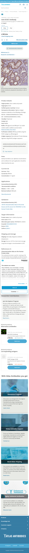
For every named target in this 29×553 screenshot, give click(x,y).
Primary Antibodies (13, 11)
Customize (13, 291)
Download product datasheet (15, 48)
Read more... (6, 318)
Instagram (8, 545)
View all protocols (6, 194)
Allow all (14, 287)
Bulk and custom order (22, 39)
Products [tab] (3, 517)
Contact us (6, 441)
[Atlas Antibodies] (5, 4)
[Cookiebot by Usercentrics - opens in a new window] (21, 261)
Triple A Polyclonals (22, 11)
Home (2, 11)
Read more (6, 475)
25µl (11, 28)
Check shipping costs (7, 36)
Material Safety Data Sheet (8, 129)
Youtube (21, 545)
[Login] (20, 4)
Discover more (7, 510)
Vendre (22, 550)
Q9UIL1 (8, 228)
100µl (4, 28)
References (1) (5, 52)
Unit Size (3, 25)
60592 (7, 226)
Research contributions (7, 54)
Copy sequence (8, 151)
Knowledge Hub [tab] (5, 521)
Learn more (6, 408)
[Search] (25, 7)
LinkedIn (15, 545)
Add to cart (14, 43)
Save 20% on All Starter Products (20, 1)
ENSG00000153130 (12, 224)
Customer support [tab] (6, 525)
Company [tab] (3, 528)
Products (6, 11)
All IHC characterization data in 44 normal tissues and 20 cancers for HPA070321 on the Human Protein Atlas (13, 207)
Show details (21, 283)
